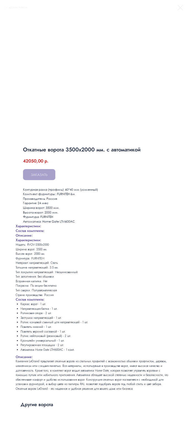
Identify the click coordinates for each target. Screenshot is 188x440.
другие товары (18, 7)
